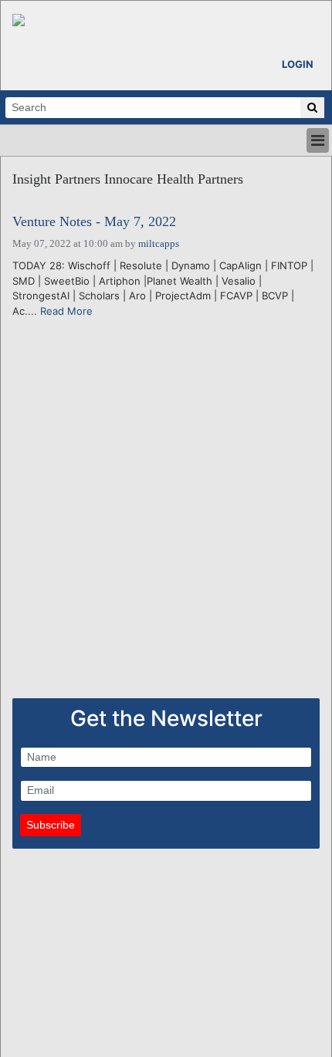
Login (297, 64)
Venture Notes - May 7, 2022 (94, 221)
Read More (66, 311)
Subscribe (50, 825)
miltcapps (158, 243)
